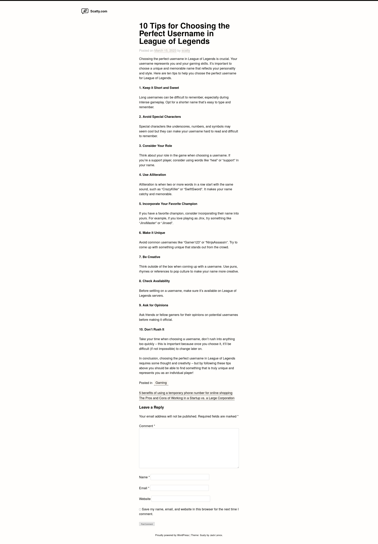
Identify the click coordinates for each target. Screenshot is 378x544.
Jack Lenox (216, 535)
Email (144, 488)
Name (144, 477)
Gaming (161, 382)
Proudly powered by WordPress (172, 535)
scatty (186, 50)
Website (145, 498)
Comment (147, 425)
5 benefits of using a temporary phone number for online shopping (185, 392)
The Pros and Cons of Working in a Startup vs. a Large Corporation (186, 397)
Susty (203, 535)
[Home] (85, 13)
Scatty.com (98, 11)
